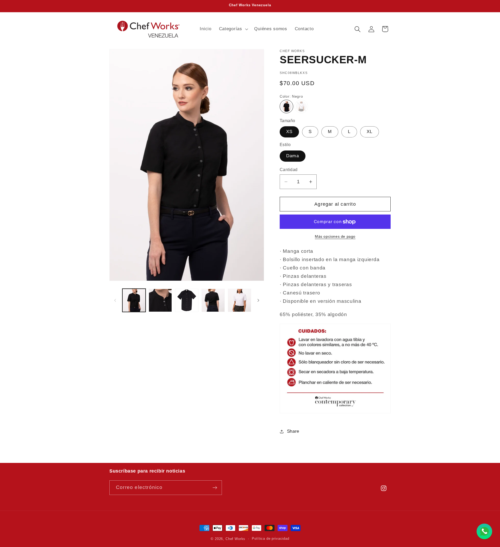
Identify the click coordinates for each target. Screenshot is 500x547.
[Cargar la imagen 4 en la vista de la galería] (213, 300)
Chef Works (235, 539)
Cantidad (289, 169)
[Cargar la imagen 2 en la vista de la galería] (160, 300)
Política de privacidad (270, 538)
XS (289, 131)
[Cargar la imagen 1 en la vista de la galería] (134, 300)
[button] (233, 29)
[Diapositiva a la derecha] (258, 300)
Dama (292, 155)
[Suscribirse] (215, 487)
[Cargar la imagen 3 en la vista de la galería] (186, 300)
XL (369, 131)
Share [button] (293, 431)
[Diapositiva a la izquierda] (115, 300)
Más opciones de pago (335, 236)
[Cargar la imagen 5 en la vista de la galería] (239, 300)
